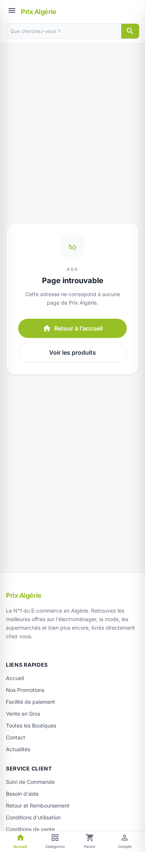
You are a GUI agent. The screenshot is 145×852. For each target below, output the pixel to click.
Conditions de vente (30, 829)
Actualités (18, 749)
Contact (15, 737)
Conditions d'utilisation (33, 817)
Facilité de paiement (30, 702)
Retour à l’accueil (72, 328)
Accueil (15, 678)
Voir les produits (72, 352)
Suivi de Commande (30, 782)
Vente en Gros (23, 713)
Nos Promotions (25, 690)
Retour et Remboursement (38, 805)
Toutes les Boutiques (31, 725)
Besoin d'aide (22, 793)
